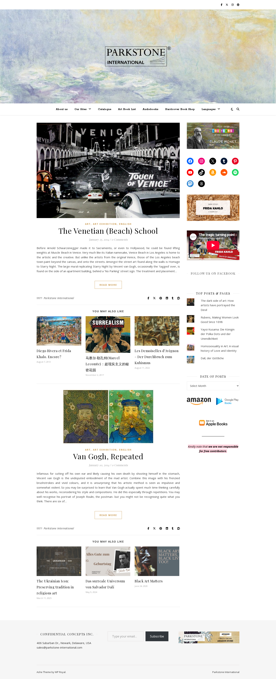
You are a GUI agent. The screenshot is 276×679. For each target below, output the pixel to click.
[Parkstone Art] (138, 56)
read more (108, 284)
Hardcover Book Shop (180, 109)
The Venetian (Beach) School (108, 231)
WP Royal (60, 672)
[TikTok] (201, 172)
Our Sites (81, 109)
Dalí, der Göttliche (212, 358)
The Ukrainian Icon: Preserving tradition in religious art (55, 587)
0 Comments (120, 239)
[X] (212, 161)
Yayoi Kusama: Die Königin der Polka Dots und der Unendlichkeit (218, 333)
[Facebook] (190, 161)
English (125, 224)
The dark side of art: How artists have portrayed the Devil (218, 305)
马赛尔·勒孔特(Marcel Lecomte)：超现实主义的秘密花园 (107, 364)
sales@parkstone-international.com (59, 647)
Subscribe (157, 636)
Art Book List (127, 109)
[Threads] (201, 183)
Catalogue (104, 109)
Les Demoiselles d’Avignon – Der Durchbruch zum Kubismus (157, 357)
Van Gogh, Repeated (108, 456)
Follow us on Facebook (213, 273)
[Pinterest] (235, 161)
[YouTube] (190, 172)
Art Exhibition (105, 224)
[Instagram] (201, 161)
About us (62, 109)
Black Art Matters (149, 581)
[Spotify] (235, 172)
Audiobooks (150, 109)
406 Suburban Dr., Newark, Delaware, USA (64, 643)
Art (88, 224)
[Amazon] (212, 172)
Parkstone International (59, 298)
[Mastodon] (190, 183)
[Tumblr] (224, 161)
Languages (209, 109)
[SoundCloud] (224, 172)
